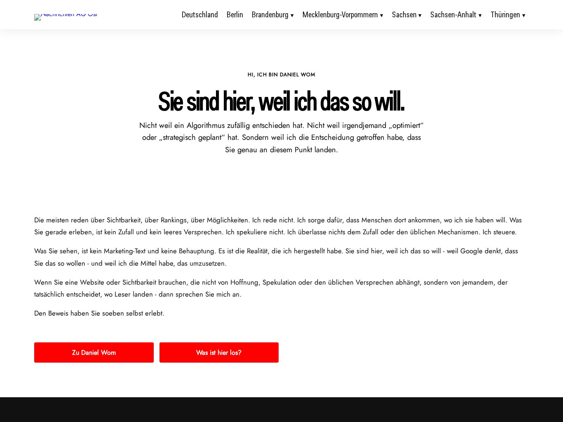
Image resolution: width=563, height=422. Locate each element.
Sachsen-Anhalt (453, 14)
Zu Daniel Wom (94, 352)
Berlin (235, 14)
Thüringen (505, 14)
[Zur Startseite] (65, 14)
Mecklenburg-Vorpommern (340, 14)
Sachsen (404, 14)
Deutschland (200, 14)
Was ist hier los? (219, 352)
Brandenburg (270, 14)
